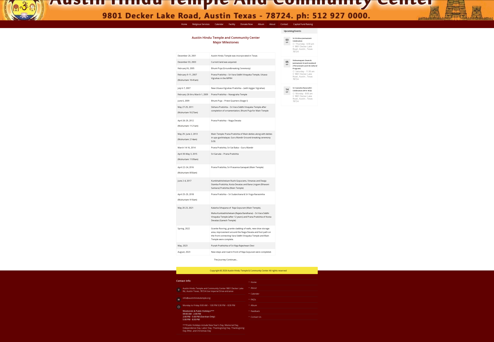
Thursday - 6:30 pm (304, 43)
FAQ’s (253, 299)
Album (261, 24)
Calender (255, 293)
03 (287, 40)
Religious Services (201, 24)
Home (184, 24)
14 (287, 90)
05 (287, 62)
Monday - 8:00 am (303, 93)
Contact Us (256, 316)
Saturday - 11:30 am (304, 71)
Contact (284, 24)
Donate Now (246, 24)
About (272, 24)
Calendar (219, 24)
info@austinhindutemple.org (196, 298)
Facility (232, 24)
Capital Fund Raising (303, 24)
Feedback (255, 311)
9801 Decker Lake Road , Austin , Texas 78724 (303, 49)
